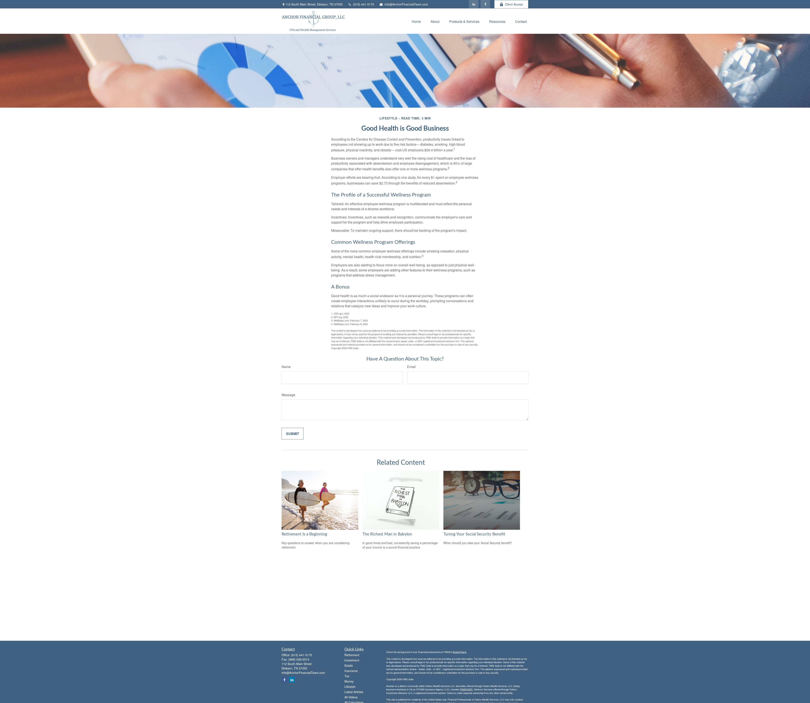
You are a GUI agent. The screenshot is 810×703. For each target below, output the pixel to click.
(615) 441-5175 (363, 4)
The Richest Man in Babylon (387, 534)
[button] (416, 21)
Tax (346, 676)
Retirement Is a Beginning (304, 534)
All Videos (351, 697)
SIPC (470, 689)
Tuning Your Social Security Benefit (474, 534)
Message (288, 394)
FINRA (463, 689)
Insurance (351, 671)
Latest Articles (353, 692)
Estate (348, 665)
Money (349, 681)
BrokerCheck (459, 652)
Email (411, 366)
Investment (351, 660)
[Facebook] (485, 4)
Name (286, 366)
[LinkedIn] (473, 4)
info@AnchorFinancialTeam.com (406, 4)
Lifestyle (349, 686)
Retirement (351, 655)
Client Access (514, 4)
